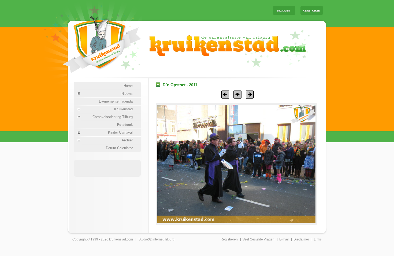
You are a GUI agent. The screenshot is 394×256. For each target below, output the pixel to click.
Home (128, 86)
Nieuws (127, 94)
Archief (127, 140)
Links (318, 239)
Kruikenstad (123, 109)
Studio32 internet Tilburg (156, 239)
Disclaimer (301, 239)
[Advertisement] (202, 10)
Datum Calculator (119, 148)
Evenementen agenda (116, 101)
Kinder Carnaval (120, 132)
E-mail (284, 239)
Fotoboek (125, 125)
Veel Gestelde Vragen (258, 239)
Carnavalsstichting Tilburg (112, 117)
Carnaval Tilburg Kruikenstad (93, 42)
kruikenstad (117, 239)
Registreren (229, 239)
